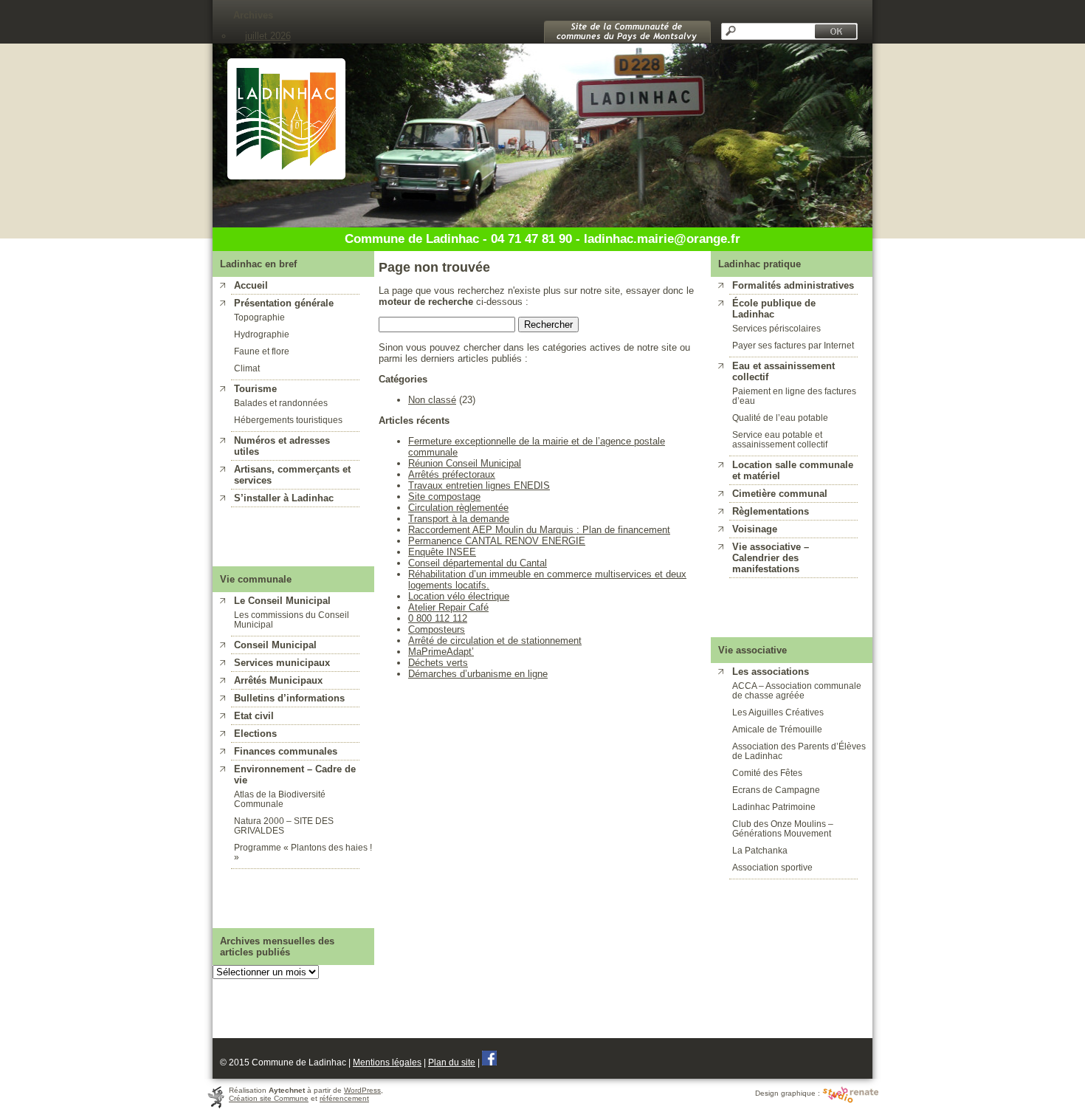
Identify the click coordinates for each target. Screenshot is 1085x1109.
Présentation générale (284, 303)
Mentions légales (387, 1062)
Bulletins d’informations (289, 698)
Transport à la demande (458, 518)
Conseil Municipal (275, 644)
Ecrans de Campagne (776, 789)
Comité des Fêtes (767, 772)
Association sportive (772, 867)
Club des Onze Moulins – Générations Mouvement (782, 828)
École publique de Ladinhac (774, 309)
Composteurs (436, 629)
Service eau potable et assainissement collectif (779, 439)
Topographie (259, 317)
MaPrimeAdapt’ (441, 651)
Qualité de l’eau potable (780, 417)
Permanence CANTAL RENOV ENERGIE (496, 540)
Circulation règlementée (458, 507)
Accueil (251, 285)
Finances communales (285, 751)
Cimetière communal (779, 493)
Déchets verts (438, 662)
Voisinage (754, 529)
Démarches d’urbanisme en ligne (478, 673)
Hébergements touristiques (288, 420)
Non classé (432, 399)
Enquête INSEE (442, 551)
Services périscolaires (776, 328)
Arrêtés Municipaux (278, 680)
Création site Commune (269, 1098)
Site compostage (444, 496)
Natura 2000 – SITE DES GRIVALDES (284, 825)
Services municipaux (282, 662)
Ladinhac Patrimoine (774, 806)
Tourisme (255, 388)
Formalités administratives (793, 285)
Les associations (770, 671)
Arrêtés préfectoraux (451, 474)
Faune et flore (261, 351)
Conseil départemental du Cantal (477, 563)
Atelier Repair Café (448, 607)
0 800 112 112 (437, 618)
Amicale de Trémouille (777, 729)
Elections (255, 733)
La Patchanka (760, 850)
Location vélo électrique (458, 596)
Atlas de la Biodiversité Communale (280, 798)
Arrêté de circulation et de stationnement (495, 640)
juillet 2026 (268, 35)
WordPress (362, 1090)
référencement (344, 1098)
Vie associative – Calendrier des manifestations (770, 557)
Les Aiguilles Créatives (778, 712)
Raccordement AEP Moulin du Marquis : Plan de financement (539, 529)
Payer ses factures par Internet (793, 345)
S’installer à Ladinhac (284, 498)
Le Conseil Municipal (282, 600)
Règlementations (770, 511)
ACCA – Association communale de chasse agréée (796, 690)
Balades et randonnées (281, 403)
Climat (247, 368)
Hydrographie (261, 334)
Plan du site (451, 1062)
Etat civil (254, 715)
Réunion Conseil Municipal (464, 463)
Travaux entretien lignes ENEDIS (479, 485)
